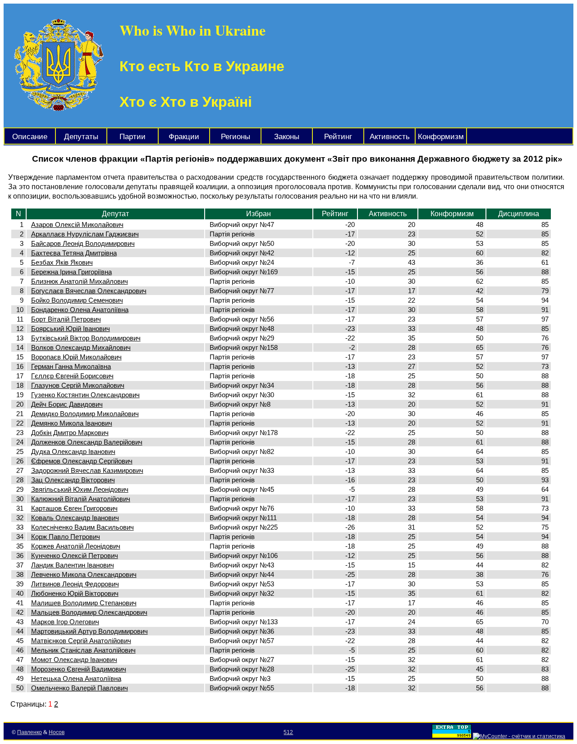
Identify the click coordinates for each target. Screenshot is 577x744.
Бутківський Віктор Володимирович (86, 338)
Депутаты (81, 136)
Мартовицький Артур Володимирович (89, 631)
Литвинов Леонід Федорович (75, 584)
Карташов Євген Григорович (74, 508)
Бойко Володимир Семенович (77, 300)
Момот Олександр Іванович (74, 659)
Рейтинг (338, 136)
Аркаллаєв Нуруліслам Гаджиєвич (85, 234)
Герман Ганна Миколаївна (71, 366)
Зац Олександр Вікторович (73, 480)
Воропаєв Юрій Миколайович (76, 357)
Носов (56, 732)
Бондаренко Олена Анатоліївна (79, 309)
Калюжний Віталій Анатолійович (80, 499)
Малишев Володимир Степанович (84, 603)
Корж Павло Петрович (65, 536)
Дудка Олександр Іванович (73, 451)
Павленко (29, 732)
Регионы (235, 136)
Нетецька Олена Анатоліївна (76, 678)
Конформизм (441, 136)
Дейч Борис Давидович (67, 404)
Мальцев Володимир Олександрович (89, 612)
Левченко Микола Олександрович (84, 574)
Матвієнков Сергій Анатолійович (81, 640)
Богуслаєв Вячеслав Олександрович (89, 291)
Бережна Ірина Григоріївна (71, 272)
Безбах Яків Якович (62, 262)
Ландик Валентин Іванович (72, 565)
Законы (286, 136)
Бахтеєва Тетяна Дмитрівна (74, 253)
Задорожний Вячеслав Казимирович (87, 470)
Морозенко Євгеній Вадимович (78, 669)
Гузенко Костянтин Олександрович (85, 395)
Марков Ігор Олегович (65, 622)
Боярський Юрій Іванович (70, 328)
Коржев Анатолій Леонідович (75, 546)
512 (288, 732)
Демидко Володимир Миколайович (85, 413)
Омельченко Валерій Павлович (79, 688)
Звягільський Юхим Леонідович (79, 489)
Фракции (184, 136)
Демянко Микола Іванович (71, 423)
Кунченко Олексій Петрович (74, 555)
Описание (29, 136)
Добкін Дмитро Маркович (70, 432)
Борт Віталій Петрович (66, 319)
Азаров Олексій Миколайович (77, 224)
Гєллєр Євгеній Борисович (72, 376)
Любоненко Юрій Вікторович (75, 593)
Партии (132, 136)
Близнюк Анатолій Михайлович (79, 281)
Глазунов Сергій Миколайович (77, 385)
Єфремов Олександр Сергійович (82, 461)
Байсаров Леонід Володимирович (83, 243)
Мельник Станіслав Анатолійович (83, 650)
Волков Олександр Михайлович (81, 347)
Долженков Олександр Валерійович (86, 442)
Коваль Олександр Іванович (75, 518)
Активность (390, 136)
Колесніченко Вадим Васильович (82, 527)
